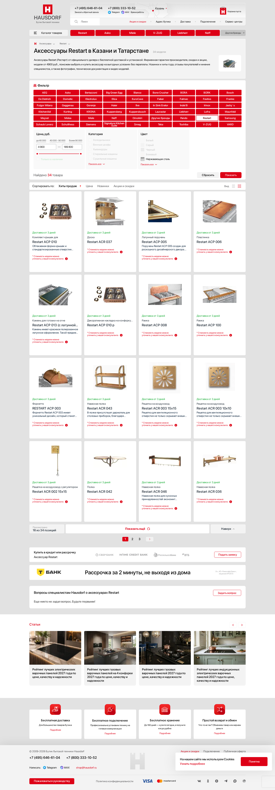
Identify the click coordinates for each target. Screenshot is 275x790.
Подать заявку (227, 554)
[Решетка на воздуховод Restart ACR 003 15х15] (164, 376)
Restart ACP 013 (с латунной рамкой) (54, 323)
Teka (160, 124)
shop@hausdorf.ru (86, 767)
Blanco (137, 92)
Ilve (137, 105)
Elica (114, 98)
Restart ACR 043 (99, 406)
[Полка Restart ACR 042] (110, 460)
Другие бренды (233, 33)
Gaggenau (68, 105)
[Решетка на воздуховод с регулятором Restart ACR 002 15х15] (55, 460)
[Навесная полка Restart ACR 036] (219, 460)
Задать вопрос (227, 593)
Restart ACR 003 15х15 (159, 406)
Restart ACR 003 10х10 (214, 406)
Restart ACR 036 (209, 489)
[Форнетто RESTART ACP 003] (55, 376)
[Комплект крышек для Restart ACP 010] (55, 210)
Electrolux (91, 98)
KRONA (91, 111)
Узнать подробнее (192, 763)
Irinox (207, 105)
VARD (230, 124)
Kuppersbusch (137, 111)
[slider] (37, 154)
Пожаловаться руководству (52, 781)
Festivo (207, 98)
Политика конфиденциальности (114, 781)
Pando (183, 118)
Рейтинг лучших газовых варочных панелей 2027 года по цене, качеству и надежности (165, 658)
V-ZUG (157, 33)
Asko (107, 33)
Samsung (230, 118)
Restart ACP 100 (209, 323)
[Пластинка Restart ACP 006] (219, 210)
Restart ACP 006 (209, 240)
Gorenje (91, 105)
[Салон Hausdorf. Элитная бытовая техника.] (35, 43)
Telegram (116, 12)
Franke (230, 98)
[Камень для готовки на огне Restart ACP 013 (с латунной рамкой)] (55, 293)
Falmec (184, 98)
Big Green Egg (114, 92)
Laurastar (160, 111)
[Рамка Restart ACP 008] (164, 293)
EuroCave (137, 98)
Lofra (207, 111)
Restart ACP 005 (154, 240)
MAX (127, 12)
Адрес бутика (163, 21)
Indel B (184, 105)
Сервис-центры (233, 21)
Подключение (208, 21)
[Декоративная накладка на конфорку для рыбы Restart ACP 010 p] (110, 293)
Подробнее (55, 730)
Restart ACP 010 (45, 240)
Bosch (230, 92)
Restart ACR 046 (154, 489)
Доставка (185, 21)
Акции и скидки (137, 21)
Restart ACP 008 (154, 323)
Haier (114, 105)
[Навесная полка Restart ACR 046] (164, 460)
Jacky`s (230, 105)
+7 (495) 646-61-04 (88, 8)
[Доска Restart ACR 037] (110, 210)
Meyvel (45, 118)
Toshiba (183, 124)
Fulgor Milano (45, 105)
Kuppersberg (114, 111)
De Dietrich (44, 98)
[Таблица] (239, 186)
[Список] (233, 186)
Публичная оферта (235, 751)
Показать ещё (135, 529)
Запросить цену (43, 265)
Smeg (137, 124)
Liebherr (183, 33)
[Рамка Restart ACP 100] (219, 293)
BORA (183, 92)
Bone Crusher (161, 92)
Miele (132, 33)
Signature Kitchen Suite (114, 124)
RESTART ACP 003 (46, 406)
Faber (160, 98)
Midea (67, 118)
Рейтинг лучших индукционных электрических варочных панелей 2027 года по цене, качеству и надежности (220, 658)
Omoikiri (137, 118)
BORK (207, 92)
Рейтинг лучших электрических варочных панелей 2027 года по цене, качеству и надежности (55, 658)
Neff (207, 33)
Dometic (68, 98)
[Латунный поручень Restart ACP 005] (164, 210)
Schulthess (68, 124)
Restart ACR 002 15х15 (55, 489)
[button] (46, 210)
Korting (68, 111)
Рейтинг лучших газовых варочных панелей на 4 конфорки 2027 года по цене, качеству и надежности (110, 658)
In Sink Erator (160, 105)
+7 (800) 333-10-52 (121, 8)
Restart (82, 33)
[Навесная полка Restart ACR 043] (110, 376)
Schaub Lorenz (44, 124)
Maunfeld (230, 111)
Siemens (91, 124)
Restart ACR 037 (99, 240)
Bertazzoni (91, 92)
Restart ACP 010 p (109, 323)
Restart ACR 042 (99, 489)
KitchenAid (45, 111)
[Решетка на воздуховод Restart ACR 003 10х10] (219, 376)
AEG (44, 92)
